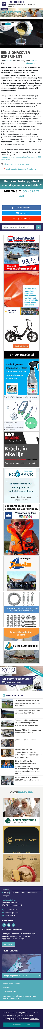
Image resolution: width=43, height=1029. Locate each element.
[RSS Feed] (13, 925)
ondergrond (24, 164)
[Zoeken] (38, 227)
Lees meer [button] (34, 1019)
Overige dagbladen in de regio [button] (15, 976)
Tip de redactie (23, 218)
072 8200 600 (11, 910)
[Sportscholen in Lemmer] (7, 743)
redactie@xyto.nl (11, 913)
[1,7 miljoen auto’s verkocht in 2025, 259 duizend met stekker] (7, 780)
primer (6, 164)
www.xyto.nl (10, 916)
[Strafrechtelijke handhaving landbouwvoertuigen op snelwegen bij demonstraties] (7, 723)
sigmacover (14, 164)
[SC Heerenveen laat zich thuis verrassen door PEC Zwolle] (7, 713)
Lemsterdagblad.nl (16, 2)
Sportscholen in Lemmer (25, 740)
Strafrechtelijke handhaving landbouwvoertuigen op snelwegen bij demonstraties (27, 722)
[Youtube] (9, 925)
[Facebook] (4, 925)
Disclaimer (6, 987)
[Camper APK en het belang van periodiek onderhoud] (7, 733)
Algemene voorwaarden (11, 983)
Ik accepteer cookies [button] (21, 1025)
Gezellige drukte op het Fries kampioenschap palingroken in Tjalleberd (27, 703)
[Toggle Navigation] (39, 4)
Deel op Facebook (23, 207)
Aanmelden (8, 944)
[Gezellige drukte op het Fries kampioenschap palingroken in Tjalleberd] (7, 703)
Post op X (22, 213)
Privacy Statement (9, 991)
